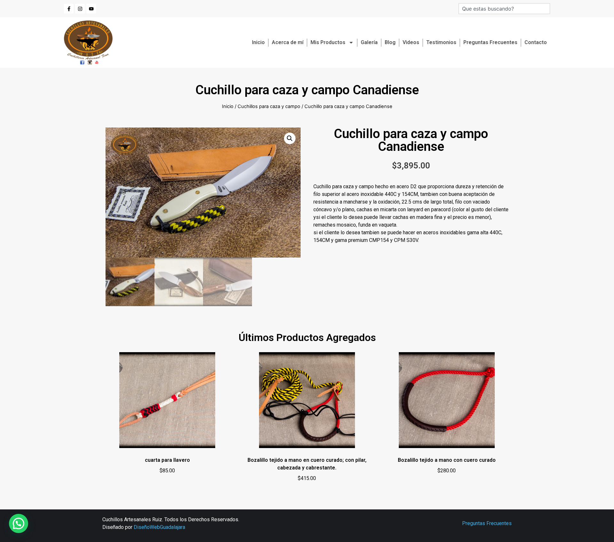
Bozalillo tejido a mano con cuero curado (447, 460)
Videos (411, 42)
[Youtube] (91, 8)
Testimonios (441, 42)
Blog (390, 42)
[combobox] (504, 8)
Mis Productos (328, 42)
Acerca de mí (287, 42)
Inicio (258, 42)
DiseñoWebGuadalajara (159, 527)
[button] (289, 138)
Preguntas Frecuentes (490, 42)
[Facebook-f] (69, 8)
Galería (369, 42)
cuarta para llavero (167, 460)
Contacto (535, 42)
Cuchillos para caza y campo (269, 106)
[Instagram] (80, 8)
